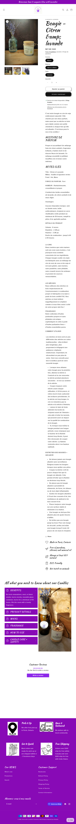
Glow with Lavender (27, 819)
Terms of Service (44, 788)
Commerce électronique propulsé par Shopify (45, 819)
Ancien (49, 75)
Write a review (38, 675)
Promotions (9, 776)
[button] (4, 10)
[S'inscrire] (36, 804)
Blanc (49, 60)
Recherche (42, 771)
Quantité (48, 79)
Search (7, 780)
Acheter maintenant (58, 94)
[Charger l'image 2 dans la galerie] (17, 71)
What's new (8, 771)
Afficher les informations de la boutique (56, 107)
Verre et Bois (52, 67)
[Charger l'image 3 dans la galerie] (25, 71)
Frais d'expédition (50, 52)
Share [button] (49, 536)
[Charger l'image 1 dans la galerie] (8, 71)
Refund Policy (43, 776)
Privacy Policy (43, 780)
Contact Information (45, 792)
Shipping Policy (43, 784)
